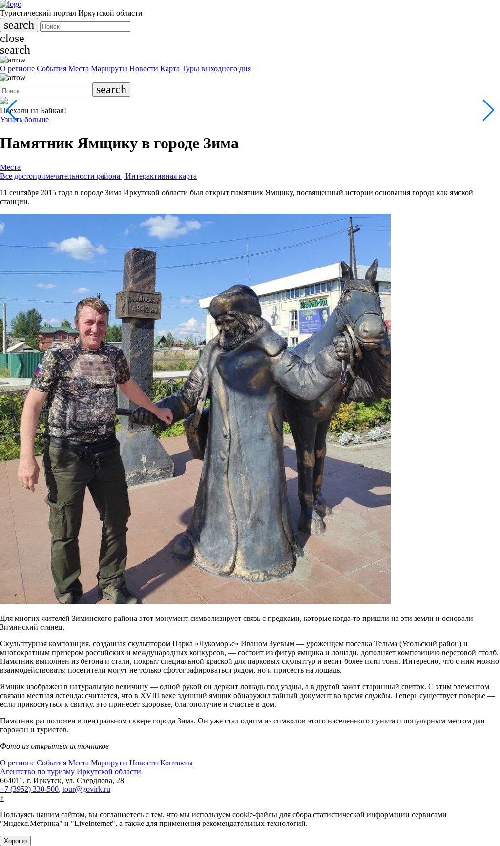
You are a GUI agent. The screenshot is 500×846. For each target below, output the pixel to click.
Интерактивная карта (161, 176)
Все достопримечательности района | (62, 176)
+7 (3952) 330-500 (29, 789)
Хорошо (15, 841)
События (51, 68)
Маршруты (109, 68)
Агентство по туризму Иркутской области (70, 771)
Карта (170, 68)
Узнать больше (24, 119)
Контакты (176, 763)
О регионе (17, 68)
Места (78, 68)
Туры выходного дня (216, 68)
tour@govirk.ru (86, 789)
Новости (143, 68)
